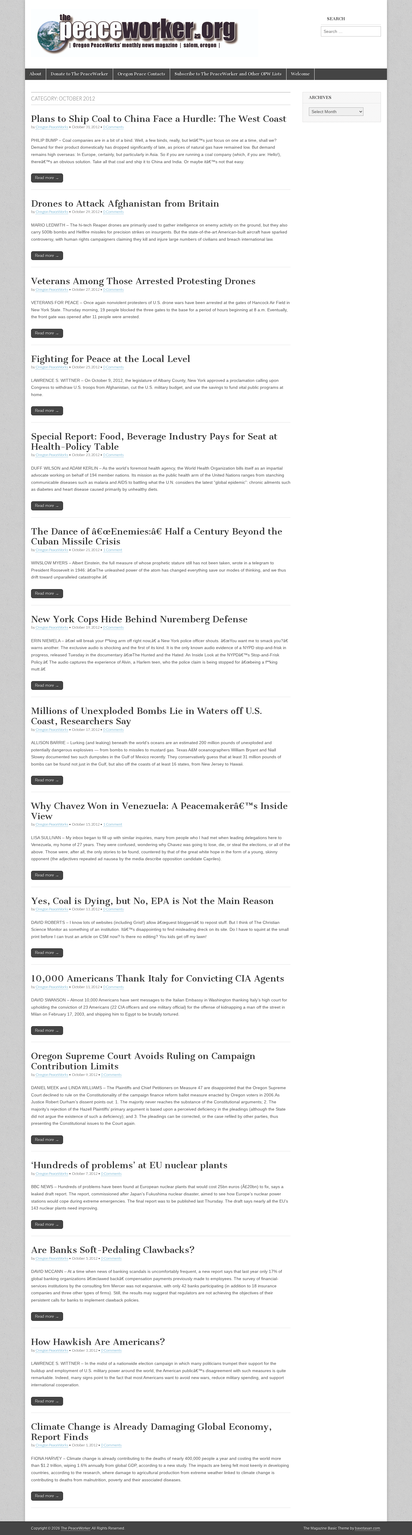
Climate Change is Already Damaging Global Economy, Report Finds (151, 1431)
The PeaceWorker (75, 1528)
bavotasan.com (367, 1528)
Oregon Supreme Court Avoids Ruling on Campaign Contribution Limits (143, 1061)
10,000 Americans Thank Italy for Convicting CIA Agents (157, 978)
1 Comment (112, 549)
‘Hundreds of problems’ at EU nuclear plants (129, 1165)
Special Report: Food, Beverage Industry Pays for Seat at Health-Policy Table (154, 441)
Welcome (300, 74)
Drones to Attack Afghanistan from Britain (125, 203)
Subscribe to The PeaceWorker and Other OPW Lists (228, 74)
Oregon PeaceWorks (52, 127)
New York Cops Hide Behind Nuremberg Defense (139, 619)
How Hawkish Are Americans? (98, 1342)
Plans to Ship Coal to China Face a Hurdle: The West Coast (159, 118)
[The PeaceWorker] (145, 29)
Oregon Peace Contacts (141, 74)
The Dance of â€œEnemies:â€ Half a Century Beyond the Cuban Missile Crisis (156, 536)
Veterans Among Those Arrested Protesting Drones (143, 281)
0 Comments (113, 127)
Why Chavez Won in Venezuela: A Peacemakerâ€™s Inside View (159, 811)
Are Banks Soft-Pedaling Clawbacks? (113, 1250)
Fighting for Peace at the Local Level (110, 359)
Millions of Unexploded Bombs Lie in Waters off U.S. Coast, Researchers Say (146, 716)
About (35, 74)
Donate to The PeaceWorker (79, 74)
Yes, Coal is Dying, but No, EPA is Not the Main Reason (152, 901)
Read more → (47, 178)
